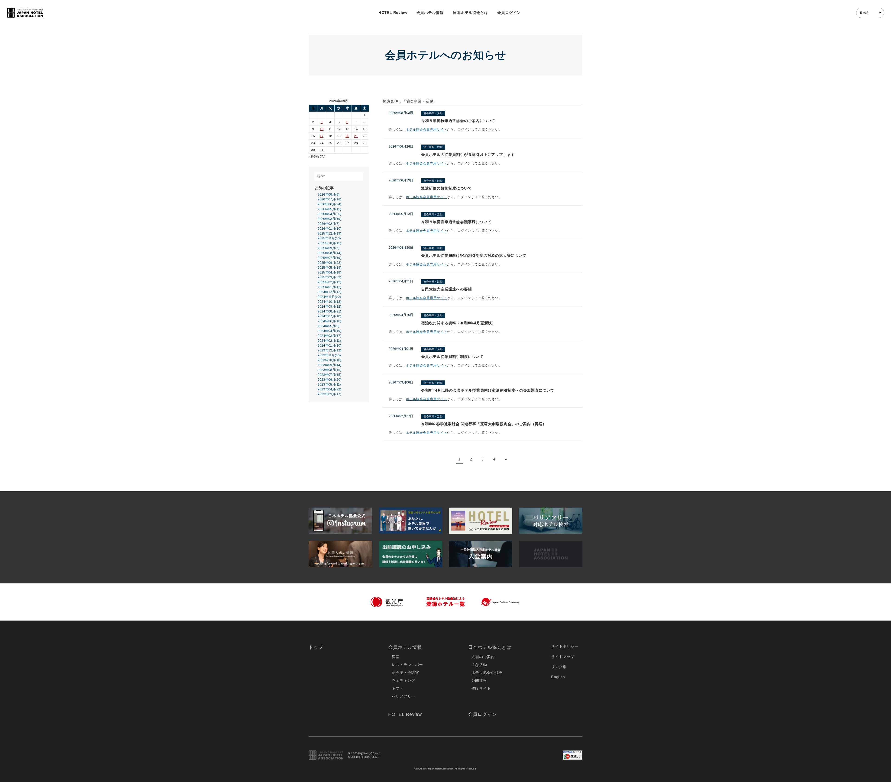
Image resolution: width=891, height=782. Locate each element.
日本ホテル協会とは (470, 13)
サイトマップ (563, 657)
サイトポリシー (564, 646)
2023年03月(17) (329, 394)
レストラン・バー (407, 665)
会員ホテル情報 (430, 13)
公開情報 (479, 680)
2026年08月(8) (328, 194)
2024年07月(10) (329, 316)
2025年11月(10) (329, 238)
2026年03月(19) (329, 219)
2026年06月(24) (329, 204)
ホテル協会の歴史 (487, 673)
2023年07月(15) (329, 375)
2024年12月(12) (329, 292)
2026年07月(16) (329, 199)
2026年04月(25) (329, 214)
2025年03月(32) (329, 277)
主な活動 (479, 665)
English (558, 677)
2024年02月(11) (329, 340)
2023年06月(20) (329, 379)
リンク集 (559, 667)
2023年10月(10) (329, 360)
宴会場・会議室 (405, 673)
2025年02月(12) (329, 282)
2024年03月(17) (329, 336)
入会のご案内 (483, 657)
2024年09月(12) (329, 306)
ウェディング (403, 680)
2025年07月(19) (329, 258)
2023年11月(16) (329, 355)
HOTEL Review (392, 13)
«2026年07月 (317, 156)
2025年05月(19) (329, 267)
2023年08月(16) (329, 370)
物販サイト (481, 688)
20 (347, 136)
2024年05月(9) (328, 326)
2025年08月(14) (329, 253)
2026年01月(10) (329, 228)
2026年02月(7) (328, 223)
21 (356, 136)
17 (321, 136)
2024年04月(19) (329, 331)
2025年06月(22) (329, 262)
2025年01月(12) (329, 287)
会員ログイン (509, 13)
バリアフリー (403, 696)
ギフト (397, 688)
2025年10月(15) (329, 243)
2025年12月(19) (329, 233)
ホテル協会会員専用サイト (426, 129)
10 (321, 129)
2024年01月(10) (329, 345)
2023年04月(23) (329, 389)
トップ (316, 647)
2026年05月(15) (329, 209)
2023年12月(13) (329, 350)
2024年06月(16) (329, 321)
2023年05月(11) (329, 384)
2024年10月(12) (329, 301)
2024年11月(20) (329, 297)
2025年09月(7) (328, 248)
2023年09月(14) (329, 365)
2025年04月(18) (329, 272)
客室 (396, 657)
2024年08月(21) (329, 311)
